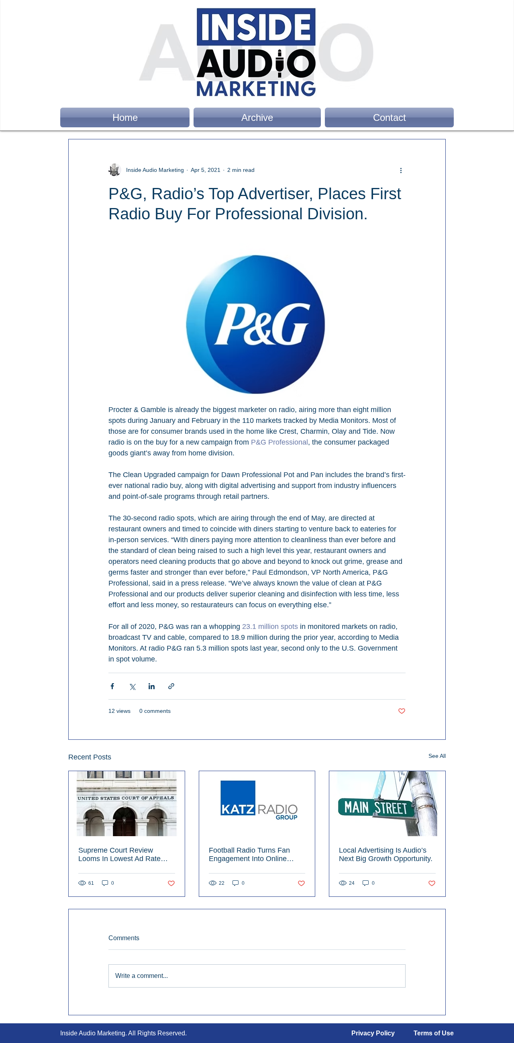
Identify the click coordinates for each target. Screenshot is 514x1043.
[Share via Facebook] (112, 686)
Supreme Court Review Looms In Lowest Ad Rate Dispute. (119, 854)
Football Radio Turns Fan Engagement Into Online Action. (249, 854)
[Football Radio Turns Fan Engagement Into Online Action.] (257, 803)
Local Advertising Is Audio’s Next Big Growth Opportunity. (385, 854)
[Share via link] (171, 686)
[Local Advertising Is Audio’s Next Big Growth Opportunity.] (387, 803)
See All (437, 756)
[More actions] (401, 170)
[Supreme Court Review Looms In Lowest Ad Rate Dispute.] (127, 803)
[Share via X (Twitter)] (132, 686)
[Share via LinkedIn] (151, 686)
